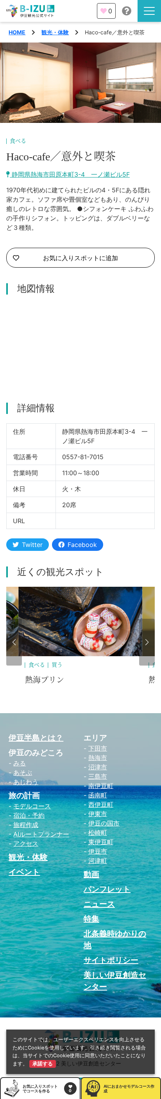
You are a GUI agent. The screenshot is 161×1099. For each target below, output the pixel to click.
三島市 (97, 776)
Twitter (32, 545)
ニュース (99, 904)
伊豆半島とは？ (36, 737)
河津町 (97, 861)
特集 (91, 918)
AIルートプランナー (41, 834)
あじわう (25, 782)
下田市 (97, 748)
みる (19, 763)
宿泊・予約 (29, 815)
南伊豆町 (100, 786)
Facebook (82, 545)
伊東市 (97, 814)
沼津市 (97, 767)
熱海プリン (44, 680)
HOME (17, 32)
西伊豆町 (100, 804)
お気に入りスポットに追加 (80, 258)
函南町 (97, 795)
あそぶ (22, 772)
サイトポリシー (111, 960)
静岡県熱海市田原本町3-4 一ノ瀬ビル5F (70, 174)
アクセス (25, 843)
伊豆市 (97, 851)
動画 (91, 874)
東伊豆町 (100, 842)
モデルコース (32, 806)
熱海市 (97, 758)
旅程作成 (25, 825)
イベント (24, 872)
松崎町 (97, 832)
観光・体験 (55, 32)
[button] (14, 642)
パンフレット (107, 889)
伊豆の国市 (104, 823)
